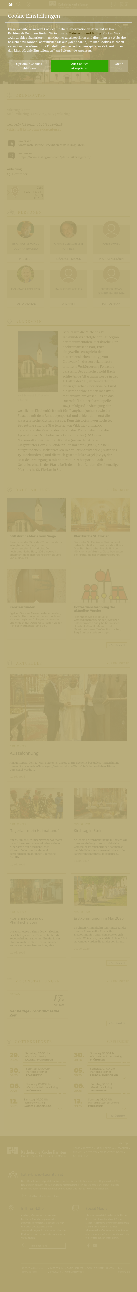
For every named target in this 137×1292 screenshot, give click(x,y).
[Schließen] (68, 4)
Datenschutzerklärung (85, 33)
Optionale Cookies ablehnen (29, 66)
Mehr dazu (119, 66)
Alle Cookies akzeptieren (79, 66)
